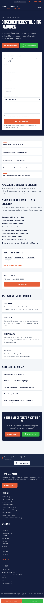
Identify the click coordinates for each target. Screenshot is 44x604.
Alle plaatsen (6, 559)
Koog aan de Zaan (7, 533)
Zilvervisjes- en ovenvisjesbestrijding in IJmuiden (20, 243)
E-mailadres (8, 80)
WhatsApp (5, 577)
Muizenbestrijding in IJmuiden (13, 217)
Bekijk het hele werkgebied (13, 265)
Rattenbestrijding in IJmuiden (13, 220)
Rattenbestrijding (7, 499)
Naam (5, 64)
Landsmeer (5, 551)
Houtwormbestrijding (8, 515)
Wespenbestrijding (7, 502)
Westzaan (5, 546)
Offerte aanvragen (7, 581)
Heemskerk (30, 257)
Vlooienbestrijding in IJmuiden (13, 227)
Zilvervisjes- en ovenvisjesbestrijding (13, 518)
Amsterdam (5, 528)
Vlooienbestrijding (7, 504)
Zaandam (5, 530)
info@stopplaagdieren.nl (9, 572)
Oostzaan (5, 549)
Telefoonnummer (9, 72)
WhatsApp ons (30, 45)
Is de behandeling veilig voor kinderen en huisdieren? (18, 401)
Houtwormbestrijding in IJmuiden (14, 240)
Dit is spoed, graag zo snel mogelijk (17, 116)
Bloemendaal (19, 257)
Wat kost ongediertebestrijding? (16, 381)
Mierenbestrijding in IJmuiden (12, 236)
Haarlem (8, 261)
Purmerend (5, 554)
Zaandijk (4, 536)
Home (3, 17)
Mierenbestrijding (7, 512)
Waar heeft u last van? (11, 96)
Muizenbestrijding (7, 497)
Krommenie (5, 541)
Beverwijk (8, 257)
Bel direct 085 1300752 (35, 2)
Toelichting (7, 104)
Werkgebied (10, 17)
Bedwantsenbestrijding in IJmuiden (15, 230)
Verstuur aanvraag (22, 121)
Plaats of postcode (10, 88)
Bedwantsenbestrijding (9, 507)
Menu (39, 7)
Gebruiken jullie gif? (11, 394)
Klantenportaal (21, 2)
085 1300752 (22, 284)
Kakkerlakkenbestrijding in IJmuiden (15, 233)
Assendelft (5, 543)
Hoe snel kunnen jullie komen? (15, 374)
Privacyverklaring (7, 583)
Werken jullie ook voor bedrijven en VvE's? (19, 387)
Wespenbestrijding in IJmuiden (13, 223)
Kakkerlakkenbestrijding (9, 510)
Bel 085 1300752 (10, 45)
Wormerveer (5, 538)
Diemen (4, 557)
